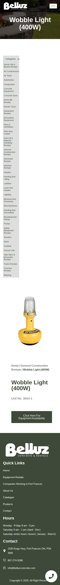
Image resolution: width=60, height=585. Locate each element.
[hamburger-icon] (53, 6)
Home (15, 365)
